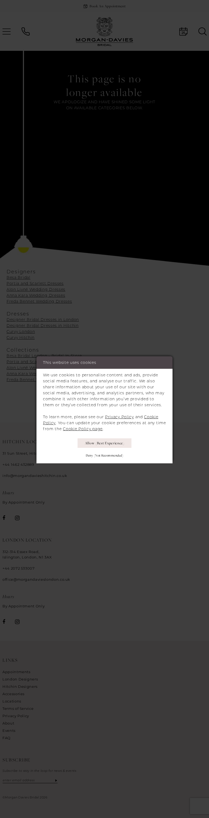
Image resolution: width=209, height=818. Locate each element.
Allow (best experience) (104, 443)
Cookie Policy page (83, 428)
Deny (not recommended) (104, 455)
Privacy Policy (119, 416)
